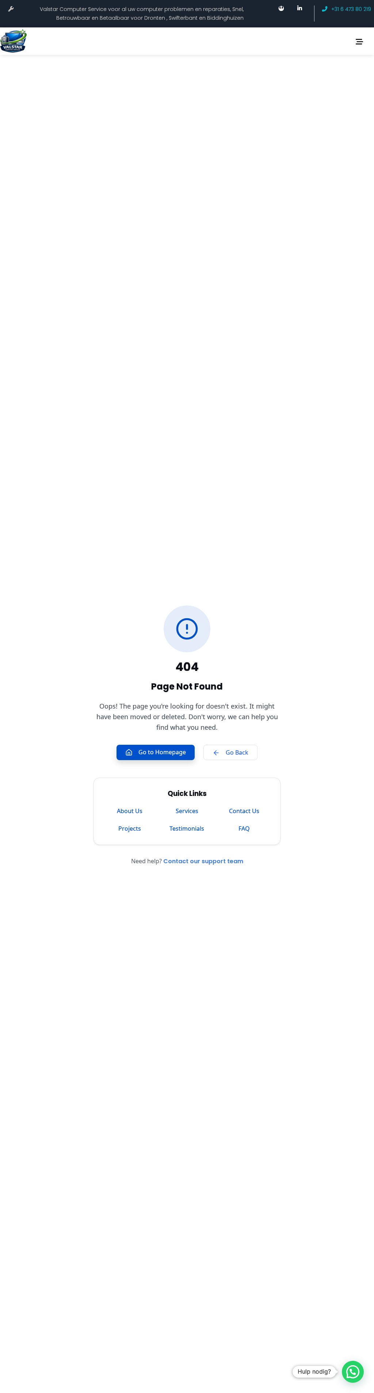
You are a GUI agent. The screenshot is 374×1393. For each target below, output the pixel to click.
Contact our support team (203, 861)
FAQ (244, 828)
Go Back (237, 752)
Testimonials (186, 828)
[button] (353, 1372)
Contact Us (244, 811)
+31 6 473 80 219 (351, 9)
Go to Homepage (162, 752)
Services (187, 811)
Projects (129, 828)
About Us (129, 811)
